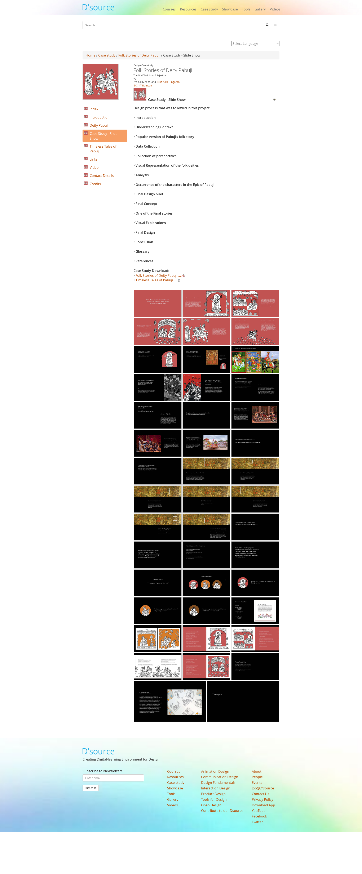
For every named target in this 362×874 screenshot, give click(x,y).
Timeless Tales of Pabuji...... (157, 280)
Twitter (257, 822)
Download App (263, 805)
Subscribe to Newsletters (103, 771)
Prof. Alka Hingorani (168, 82)
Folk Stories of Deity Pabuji (139, 55)
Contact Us (260, 794)
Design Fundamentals (218, 782)
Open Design (211, 805)
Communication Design (219, 777)
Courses (169, 9)
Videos (275, 9)
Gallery (260, 9)
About (256, 771)
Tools (246, 9)
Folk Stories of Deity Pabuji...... (159, 275)
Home (90, 55)
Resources (188, 9)
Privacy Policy (262, 799)
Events (257, 782)
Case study (209, 9)
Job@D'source (263, 788)
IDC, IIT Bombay (142, 85)
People (257, 777)
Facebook (259, 816)
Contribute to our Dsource (222, 810)
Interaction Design (215, 788)
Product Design (213, 794)
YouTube (258, 810)
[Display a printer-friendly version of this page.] (274, 99)
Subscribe (90, 787)
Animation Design (215, 771)
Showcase (230, 9)
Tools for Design (214, 799)
